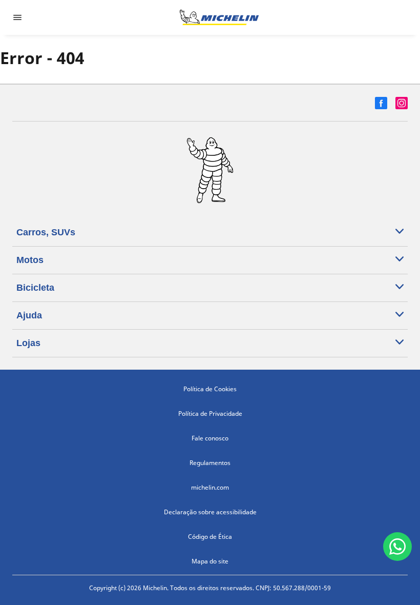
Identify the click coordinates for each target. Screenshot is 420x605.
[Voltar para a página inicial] (219, 17)
